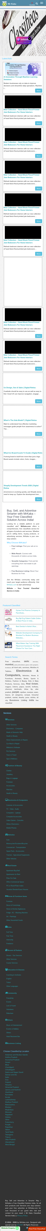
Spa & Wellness (11, 759)
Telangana (9, 1135)
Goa (6, 1080)
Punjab (7, 1124)
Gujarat (8, 1082)
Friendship (9, 998)
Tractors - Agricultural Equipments (18, 855)
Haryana (8, 1085)
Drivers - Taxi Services (14, 955)
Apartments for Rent (13, 874)
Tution (8, 982)
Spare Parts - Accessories (15, 851)
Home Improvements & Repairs (17, 740)
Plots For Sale (11, 878)
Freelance (9, 943)
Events (8, 1002)
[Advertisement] (23, 33)
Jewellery (9, 774)
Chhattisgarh (10, 1070)
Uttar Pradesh (10, 1139)
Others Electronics (12, 824)
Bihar (7, 1065)
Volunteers (10, 1009)
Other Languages (12, 986)
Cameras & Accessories (14, 805)
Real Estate (12, 865)
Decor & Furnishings (13, 905)
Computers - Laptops (13, 813)
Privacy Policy (22, 1216)
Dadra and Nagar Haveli (14, 1072)
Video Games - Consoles (14, 820)
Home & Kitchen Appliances (15, 909)
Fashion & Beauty (15, 766)
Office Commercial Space (15, 882)
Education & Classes (16, 970)
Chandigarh (9, 1067)
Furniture (9, 901)
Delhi (7, 1077)
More (39, 91)
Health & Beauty (12, 736)
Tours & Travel (11, 755)
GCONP (20, 1225)
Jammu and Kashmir (13, 1090)
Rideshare (9, 1013)
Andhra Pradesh (11, 1057)
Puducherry (9, 1122)
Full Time (9, 932)
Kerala (7, 1097)
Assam (7, 1062)
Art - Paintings (11, 916)
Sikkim (7, 1130)
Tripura (7, 1137)
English (8, 979)
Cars (8, 840)
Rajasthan (9, 1127)
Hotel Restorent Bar (13, 1036)
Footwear (9, 782)
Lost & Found (11, 1006)
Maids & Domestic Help (14, 732)
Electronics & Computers (18, 800)
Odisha (7, 1117)
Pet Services (10, 751)
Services (11, 720)
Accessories (10, 786)
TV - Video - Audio (12, 809)
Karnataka (9, 1095)
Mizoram (8, 1112)
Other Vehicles (11, 859)
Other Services (11, 725)
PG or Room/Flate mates (14, 886)
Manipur (8, 1107)
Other (7, 1119)
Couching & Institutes (13, 975)
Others (10, 1020)
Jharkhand (9, 1092)
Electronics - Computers (14, 728)
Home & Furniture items (17, 896)
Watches (9, 789)
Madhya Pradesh (11, 1102)
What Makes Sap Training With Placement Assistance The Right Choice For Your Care (28, 645)
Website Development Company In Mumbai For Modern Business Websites (29, 635)
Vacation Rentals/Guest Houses (17, 889)
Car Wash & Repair (12, 743)
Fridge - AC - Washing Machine (17, 913)
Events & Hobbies (12, 1029)
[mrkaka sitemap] (27, 1227)
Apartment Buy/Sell (13, 870)
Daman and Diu (11, 1075)
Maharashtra (10, 1105)
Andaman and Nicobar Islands (16, 1055)
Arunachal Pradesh (12, 1060)
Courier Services (12, 963)
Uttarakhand (9, 1142)
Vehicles (11, 835)
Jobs (10, 927)
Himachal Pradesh (12, 1087)
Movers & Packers (14, 950)
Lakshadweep (10, 1100)
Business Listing (14, 1043)
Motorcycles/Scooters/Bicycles (17, 843)
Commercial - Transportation (16, 847)
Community (12, 993)
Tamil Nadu (9, 1132)
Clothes (9, 771)
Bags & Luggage (12, 778)
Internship (9, 940)
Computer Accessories (14, 816)
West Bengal (10, 1144)
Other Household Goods (14, 920)
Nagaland (8, 1114)
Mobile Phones (11, 828)
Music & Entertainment (14, 1025)
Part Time (9, 936)
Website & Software (13, 747)
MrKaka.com (11, 585)
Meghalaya (9, 1110)
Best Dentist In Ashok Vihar (26, 626)
